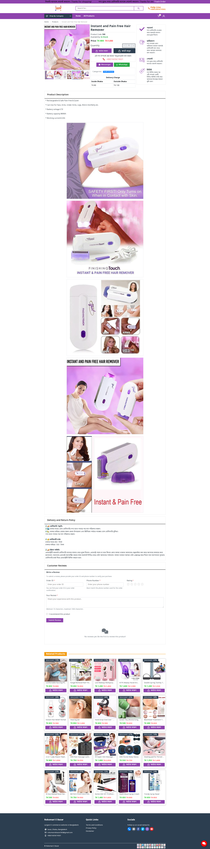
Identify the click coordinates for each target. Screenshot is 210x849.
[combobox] (104, 8)
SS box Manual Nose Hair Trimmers (60, 794)
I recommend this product (59, 614)
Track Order (160, 2)
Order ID (50, 581)
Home (46, 22)
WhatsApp (123, 64)
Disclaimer (90, 831)
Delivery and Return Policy (61, 520)
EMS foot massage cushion (80, 757)
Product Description (58, 94)
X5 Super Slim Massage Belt (105, 757)
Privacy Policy (91, 828)
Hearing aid (74, 720)
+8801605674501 (158, 9)
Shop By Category (56, 16)
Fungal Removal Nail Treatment (82, 683)
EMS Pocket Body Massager (130, 757)
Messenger (106, 64)
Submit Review (55, 620)
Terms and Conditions (94, 825)
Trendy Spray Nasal (151, 794)
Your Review (52, 595)
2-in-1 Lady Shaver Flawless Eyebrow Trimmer (64, 757)
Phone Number (94, 581)
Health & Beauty (108, 72)
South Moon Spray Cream (129, 794)
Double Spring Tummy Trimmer (156, 683)
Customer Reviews (57, 565)
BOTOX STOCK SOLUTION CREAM (83, 794)
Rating (130, 581)
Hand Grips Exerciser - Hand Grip (108, 720)
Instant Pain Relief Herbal (56, 720)
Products (55, 22)
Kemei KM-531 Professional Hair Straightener (113, 794)
